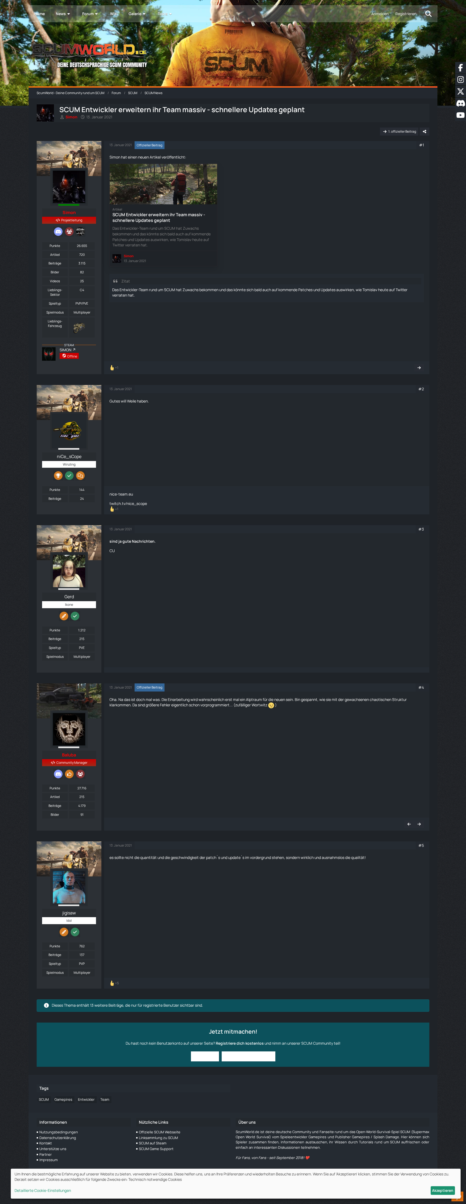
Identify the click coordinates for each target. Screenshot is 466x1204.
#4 (421, 687)
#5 (421, 845)
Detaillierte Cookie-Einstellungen (43, 1190)
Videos (55, 281)
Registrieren (405, 13)
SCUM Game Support (156, 1148)
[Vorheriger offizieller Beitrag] (409, 824)
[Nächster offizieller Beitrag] (419, 367)
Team (104, 1099)
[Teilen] (424, 132)
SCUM (44, 1099)
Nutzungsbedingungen (58, 1132)
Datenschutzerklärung (57, 1137)
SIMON (65, 349)
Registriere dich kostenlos (240, 1043)
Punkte (55, 245)
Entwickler (86, 1099)
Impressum (48, 1159)
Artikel (55, 254)
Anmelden (380, 13)
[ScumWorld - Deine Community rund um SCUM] (233, 54)
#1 (421, 144)
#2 (421, 388)
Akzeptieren (442, 1190)
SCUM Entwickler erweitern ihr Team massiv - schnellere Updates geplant (158, 217)
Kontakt (45, 1143)
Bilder (55, 272)
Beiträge (55, 263)
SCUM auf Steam (152, 1143)
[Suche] (428, 14)
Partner (45, 1154)
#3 (421, 529)
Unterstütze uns (52, 1148)
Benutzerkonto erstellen (248, 1056)
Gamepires (63, 1099)
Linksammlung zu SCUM (158, 1137)
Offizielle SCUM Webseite (159, 1132)
